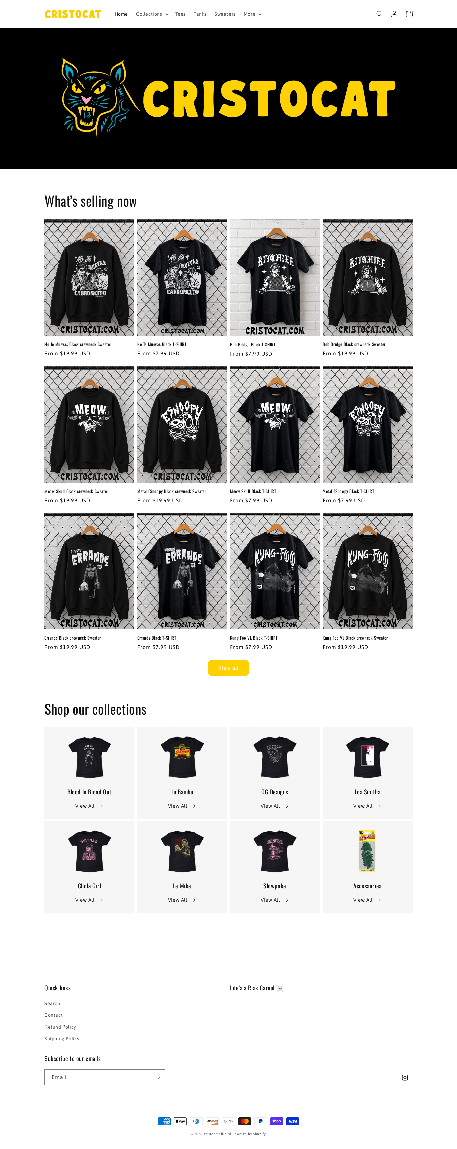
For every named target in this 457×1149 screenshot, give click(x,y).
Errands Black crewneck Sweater (72, 638)
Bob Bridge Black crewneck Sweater (354, 344)
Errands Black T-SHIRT (156, 638)
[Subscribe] (157, 1077)
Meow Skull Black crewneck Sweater (76, 491)
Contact (53, 1015)
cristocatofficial (217, 1134)
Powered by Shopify (249, 1134)
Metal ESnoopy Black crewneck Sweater (171, 491)
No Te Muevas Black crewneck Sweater (77, 344)
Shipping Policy (62, 1038)
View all (228, 668)
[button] (151, 14)
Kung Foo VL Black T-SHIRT (254, 638)
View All (85, 806)
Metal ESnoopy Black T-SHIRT (348, 491)
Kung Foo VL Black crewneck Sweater (355, 638)
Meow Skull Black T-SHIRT (253, 491)
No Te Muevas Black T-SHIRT (162, 344)
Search (52, 1003)
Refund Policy (60, 1027)
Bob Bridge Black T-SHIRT (252, 344)
